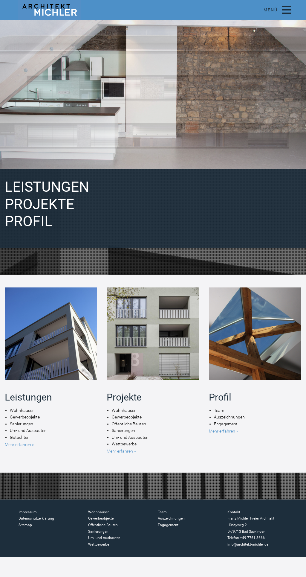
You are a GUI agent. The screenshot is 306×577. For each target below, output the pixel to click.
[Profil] (255, 380)
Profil (28, 221)
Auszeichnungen (171, 518)
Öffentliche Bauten (103, 525)
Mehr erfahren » (19, 444)
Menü (271, 9)
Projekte (39, 204)
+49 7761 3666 (252, 538)
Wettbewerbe (98, 544)
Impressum (28, 512)
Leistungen (47, 186)
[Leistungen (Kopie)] (51, 380)
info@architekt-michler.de (247, 544)
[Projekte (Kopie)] (153, 380)
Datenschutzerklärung (36, 518)
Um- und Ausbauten (104, 538)
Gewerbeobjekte (101, 518)
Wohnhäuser (98, 512)
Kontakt (233, 512)
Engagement (168, 525)
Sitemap (25, 525)
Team (162, 512)
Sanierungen (98, 531)
